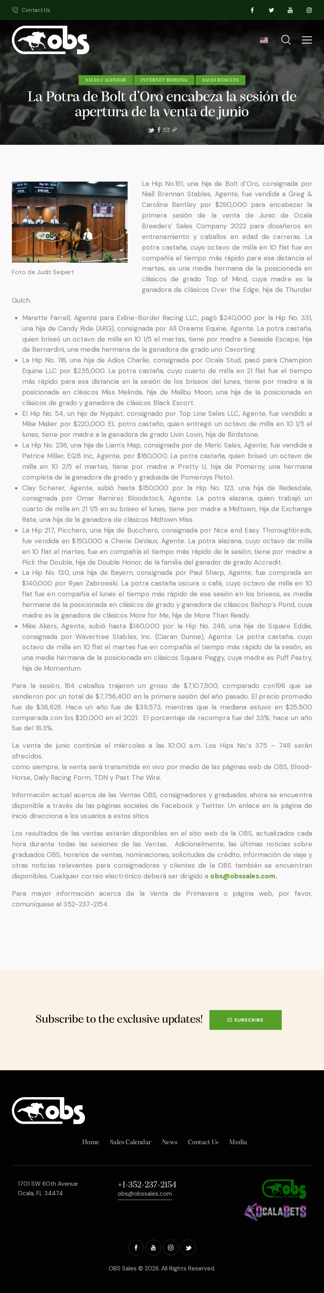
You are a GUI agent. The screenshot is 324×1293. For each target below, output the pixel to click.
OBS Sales (123, 1268)
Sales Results (220, 80)
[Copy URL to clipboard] (174, 130)
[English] (263, 42)
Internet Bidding (164, 80)
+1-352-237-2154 (147, 1185)
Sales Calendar (105, 80)
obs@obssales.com (242, 876)
